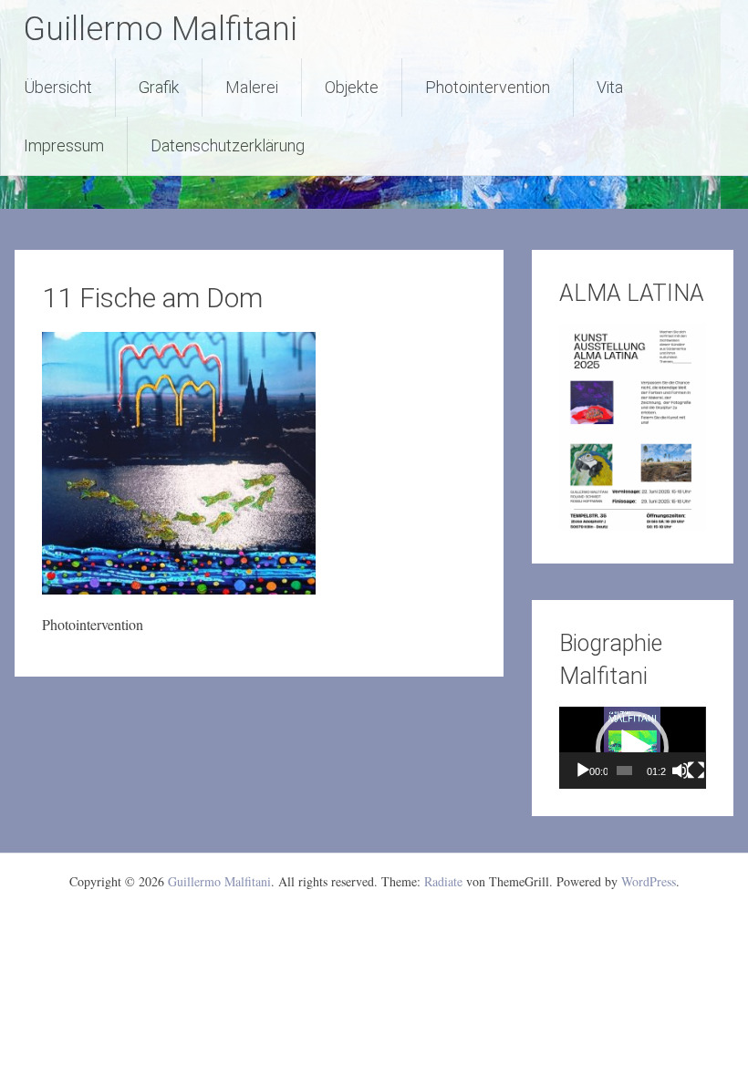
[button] (632, 747)
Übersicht (58, 87)
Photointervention (487, 87)
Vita (610, 87)
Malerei (251, 87)
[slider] (624, 770)
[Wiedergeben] (583, 770)
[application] (632, 748)
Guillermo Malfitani (160, 29)
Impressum (64, 145)
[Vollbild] (696, 770)
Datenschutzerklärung (228, 145)
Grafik (159, 87)
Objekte (352, 87)
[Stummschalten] (680, 770)
